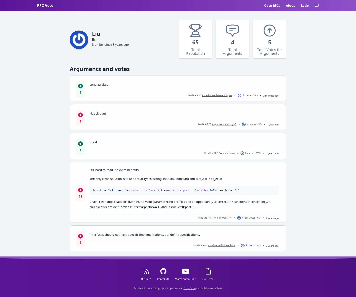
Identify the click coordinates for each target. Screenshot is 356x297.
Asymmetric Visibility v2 (224, 124)
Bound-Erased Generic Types (217, 95)
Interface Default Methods (221, 245)
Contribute (190, 288)
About (290, 6)
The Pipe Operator (222, 217)
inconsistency (257, 202)
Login (305, 6)
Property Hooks (227, 153)
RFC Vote (45, 5)
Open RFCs (272, 6)
